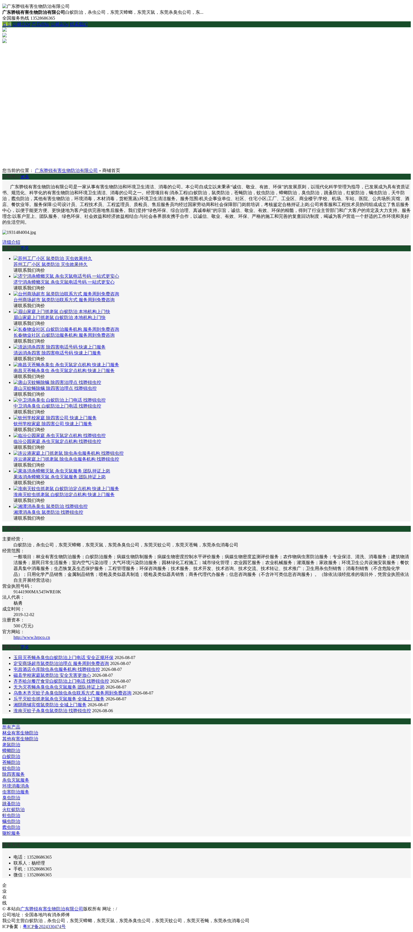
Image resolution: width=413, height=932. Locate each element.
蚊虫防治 (11, 768)
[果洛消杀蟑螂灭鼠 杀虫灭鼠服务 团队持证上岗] (61, 471)
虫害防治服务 (15, 792)
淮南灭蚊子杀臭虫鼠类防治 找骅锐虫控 (52, 710)
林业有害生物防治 (20, 732)
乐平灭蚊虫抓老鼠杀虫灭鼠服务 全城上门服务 (59, 698)
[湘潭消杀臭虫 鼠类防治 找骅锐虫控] (50, 506)
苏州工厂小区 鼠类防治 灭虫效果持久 (50, 264)
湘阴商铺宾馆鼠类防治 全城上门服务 (50, 704)
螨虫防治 (11, 821)
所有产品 (11, 727)
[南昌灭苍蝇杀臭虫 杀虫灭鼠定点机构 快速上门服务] (66, 364)
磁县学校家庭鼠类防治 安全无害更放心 (52, 675)
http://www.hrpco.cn (31, 637)
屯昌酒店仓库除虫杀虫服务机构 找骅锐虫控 (56, 669)
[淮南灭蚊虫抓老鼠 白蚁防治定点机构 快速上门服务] (66, 488)
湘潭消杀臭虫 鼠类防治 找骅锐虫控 (48, 512)
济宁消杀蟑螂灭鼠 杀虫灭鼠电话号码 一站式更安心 (64, 282)
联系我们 (79, 24)
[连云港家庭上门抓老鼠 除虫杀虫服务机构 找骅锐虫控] (68, 453)
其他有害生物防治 (20, 738)
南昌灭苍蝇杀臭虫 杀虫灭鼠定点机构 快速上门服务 (64, 370)
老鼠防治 (11, 744)
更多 (24, 176)
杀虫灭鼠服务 (15, 780)
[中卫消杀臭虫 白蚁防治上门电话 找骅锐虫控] (59, 400)
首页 (6, 24)
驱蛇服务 (11, 833)
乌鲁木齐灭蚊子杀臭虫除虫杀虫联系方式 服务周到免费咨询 (72, 693)
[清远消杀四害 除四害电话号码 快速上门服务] (59, 347)
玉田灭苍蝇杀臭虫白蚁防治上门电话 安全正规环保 (63, 657)
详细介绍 (11, 242)
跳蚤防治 (11, 803)
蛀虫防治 (11, 815)
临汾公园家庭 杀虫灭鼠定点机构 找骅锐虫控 (57, 441)
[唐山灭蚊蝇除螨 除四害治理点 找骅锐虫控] (57, 382)
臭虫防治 (11, 797)
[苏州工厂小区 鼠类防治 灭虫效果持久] (52, 258)
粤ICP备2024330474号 (44, 926)
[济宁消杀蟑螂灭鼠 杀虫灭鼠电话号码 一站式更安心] (66, 276)
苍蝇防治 (11, 762)
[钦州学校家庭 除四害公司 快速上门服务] (55, 417)
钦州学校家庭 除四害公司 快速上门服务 (52, 423)
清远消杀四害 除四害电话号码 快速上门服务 (57, 352)
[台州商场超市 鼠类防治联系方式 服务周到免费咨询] (66, 293)
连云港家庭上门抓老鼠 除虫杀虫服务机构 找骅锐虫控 (66, 459)
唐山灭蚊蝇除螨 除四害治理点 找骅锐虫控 (55, 388)
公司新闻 (60, 24)
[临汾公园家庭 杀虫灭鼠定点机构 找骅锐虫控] (59, 435)
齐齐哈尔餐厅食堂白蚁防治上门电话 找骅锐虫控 (61, 681)
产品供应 (40, 24)
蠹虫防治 (11, 827)
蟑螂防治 (11, 750)
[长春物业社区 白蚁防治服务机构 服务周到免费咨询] (66, 329)
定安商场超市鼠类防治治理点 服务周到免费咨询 (61, 663)
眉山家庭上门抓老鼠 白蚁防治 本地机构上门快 (59, 317)
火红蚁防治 (13, 809)
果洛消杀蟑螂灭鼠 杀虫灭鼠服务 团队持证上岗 (59, 476)
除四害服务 (13, 774)
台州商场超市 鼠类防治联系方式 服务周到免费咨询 (64, 299)
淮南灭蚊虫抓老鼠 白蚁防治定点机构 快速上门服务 (64, 494)
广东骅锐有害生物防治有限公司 (66, 170)
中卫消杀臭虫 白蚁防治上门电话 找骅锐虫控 (57, 406)
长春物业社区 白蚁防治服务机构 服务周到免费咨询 (64, 335)
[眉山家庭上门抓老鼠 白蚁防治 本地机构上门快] (61, 311)
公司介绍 (21, 24)
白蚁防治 (11, 756)
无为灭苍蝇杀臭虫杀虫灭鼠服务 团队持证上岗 (59, 687)
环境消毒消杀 (15, 786)
